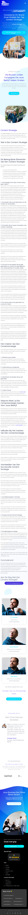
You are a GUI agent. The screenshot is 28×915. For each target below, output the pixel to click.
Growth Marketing (7, 901)
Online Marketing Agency (18, 904)
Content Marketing (7, 904)
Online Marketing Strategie (8, 895)
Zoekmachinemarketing (18, 901)
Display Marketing (18, 898)
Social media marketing (8, 898)
